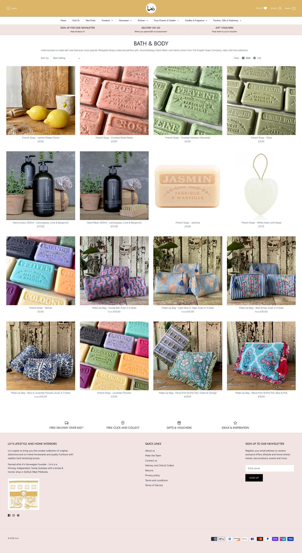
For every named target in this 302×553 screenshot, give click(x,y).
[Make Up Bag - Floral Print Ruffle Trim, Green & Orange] (187, 356)
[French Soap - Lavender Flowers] (114, 356)
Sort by (45, 58)
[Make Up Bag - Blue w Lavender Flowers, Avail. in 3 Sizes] (40, 356)
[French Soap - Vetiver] (40, 270)
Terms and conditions (156, 480)
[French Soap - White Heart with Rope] (261, 185)
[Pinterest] (18, 515)
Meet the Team (153, 455)
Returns (149, 470)
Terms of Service (154, 485)
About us (150, 450)
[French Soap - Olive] (261, 100)
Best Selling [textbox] (59, 58)
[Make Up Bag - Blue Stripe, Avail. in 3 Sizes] (261, 270)
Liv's (17, 538)
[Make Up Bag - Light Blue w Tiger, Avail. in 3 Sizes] (187, 270)
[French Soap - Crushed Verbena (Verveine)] (187, 100)
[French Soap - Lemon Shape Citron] (40, 100)
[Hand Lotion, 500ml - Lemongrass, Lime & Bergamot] (40, 185)
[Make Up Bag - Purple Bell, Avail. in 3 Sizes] (114, 270)
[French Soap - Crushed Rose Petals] (114, 100)
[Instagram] (13, 515)
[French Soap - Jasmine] (187, 185)
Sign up (254, 478)
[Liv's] (151, 8)
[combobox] (66, 58)
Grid (248, 58)
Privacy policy (152, 475)
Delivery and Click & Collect (159, 465)
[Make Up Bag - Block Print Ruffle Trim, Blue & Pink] (261, 356)
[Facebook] (9, 515)
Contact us (151, 460)
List (259, 58)
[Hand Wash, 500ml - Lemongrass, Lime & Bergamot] (114, 185)
